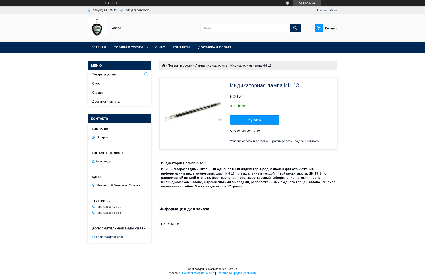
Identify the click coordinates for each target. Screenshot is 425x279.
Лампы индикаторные (211, 65)
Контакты (181, 47)
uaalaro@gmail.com (109, 237)
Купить (254, 120)
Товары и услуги (128, 47)
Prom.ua (232, 269)
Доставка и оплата (215, 47)
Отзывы (98, 92)
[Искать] (295, 28)
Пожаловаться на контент (198, 273)
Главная (99, 47)
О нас (160, 47)
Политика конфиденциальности (236, 273)
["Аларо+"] (97, 36)
